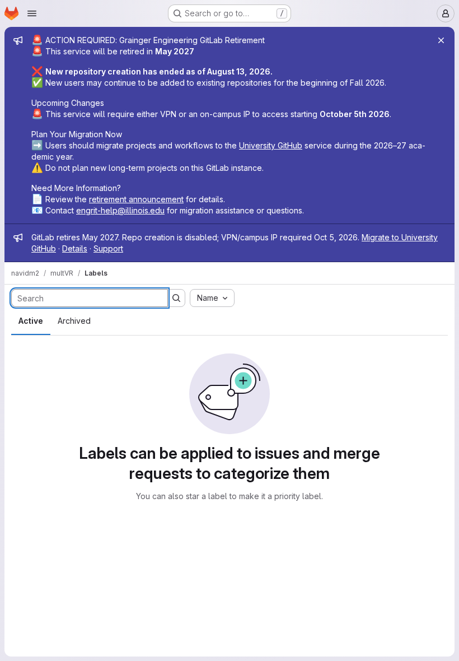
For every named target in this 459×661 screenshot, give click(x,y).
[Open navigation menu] (32, 13)
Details (74, 248)
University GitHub (270, 145)
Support (108, 248)
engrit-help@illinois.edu (120, 210)
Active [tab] (30, 320)
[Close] (441, 40)
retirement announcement (136, 199)
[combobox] (212, 298)
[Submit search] (176, 298)
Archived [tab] (74, 320)
